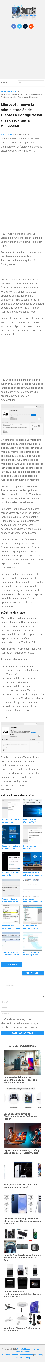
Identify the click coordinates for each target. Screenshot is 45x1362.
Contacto (19, 1358)
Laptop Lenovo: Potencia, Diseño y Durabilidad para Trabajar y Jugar (21, 1151)
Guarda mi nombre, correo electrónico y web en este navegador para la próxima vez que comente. (21, 1023)
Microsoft (6, 134)
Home (3, 91)
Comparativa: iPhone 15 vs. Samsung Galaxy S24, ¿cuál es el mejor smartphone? (21, 1080)
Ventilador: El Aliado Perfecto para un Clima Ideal (22, 1329)
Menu (5, 83)
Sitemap (27, 1358)
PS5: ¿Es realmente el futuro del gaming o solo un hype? (20, 1185)
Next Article (32, 973)
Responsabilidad (26, 1355)
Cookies (14, 1355)
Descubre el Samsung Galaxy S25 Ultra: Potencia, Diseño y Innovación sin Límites (22, 1221)
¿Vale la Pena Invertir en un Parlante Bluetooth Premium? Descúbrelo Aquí (22, 1257)
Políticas (6, 1355)
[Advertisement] (22, 55)
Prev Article (12, 964)
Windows (13, 91)
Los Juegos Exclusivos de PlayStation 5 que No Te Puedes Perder (20, 1116)
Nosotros (38, 1355)
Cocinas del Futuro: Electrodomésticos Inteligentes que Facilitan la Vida (22, 1294)
